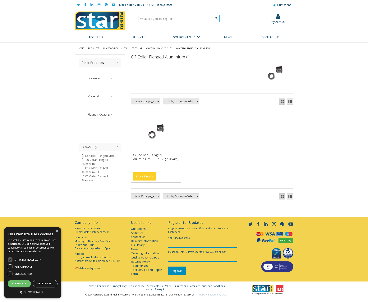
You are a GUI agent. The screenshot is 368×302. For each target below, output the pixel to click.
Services (138, 37)
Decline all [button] (45, 283)
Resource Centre (183, 37)
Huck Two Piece (111, 48)
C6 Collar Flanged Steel (99, 156)
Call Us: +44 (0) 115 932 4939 (145, 5)
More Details (144, 176)
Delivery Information (144, 241)
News (228, 37)
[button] (33, 292)
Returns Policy (140, 261)
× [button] (57, 231)
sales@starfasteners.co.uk (93, 232)
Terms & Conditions (98, 286)
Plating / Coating (98, 114)
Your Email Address (179, 238)
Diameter (94, 78)
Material (93, 96)
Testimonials (139, 266)
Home (81, 48)
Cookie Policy (136, 286)
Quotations (283, 5)
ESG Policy (138, 245)
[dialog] (32, 262)
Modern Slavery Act (155, 289)
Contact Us (270, 37)
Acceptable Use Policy (159, 286)
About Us (96, 37)
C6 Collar (136, 48)
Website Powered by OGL (213, 294)
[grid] (282, 101)
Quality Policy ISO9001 (146, 257)
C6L (125, 48)
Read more (35, 251)
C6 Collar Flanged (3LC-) (159, 48)
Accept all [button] (19, 283)
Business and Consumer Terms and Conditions (199, 286)
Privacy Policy (119, 286)
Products (93, 48)
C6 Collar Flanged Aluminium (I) (193, 48)
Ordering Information (145, 253)
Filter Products (93, 62)
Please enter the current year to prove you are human (198, 252)
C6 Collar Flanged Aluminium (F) (95, 170)
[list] (290, 101)
